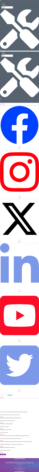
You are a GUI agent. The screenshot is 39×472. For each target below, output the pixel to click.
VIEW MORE (3, 454)
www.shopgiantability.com (19, 471)
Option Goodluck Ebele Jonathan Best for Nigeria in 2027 (7, 420)
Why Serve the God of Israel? (4, 432)
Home (3, 3)
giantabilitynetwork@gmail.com (19, 468)
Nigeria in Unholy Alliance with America (5, 450)
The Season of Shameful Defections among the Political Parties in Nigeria (10, 414)
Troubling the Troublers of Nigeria (4, 426)
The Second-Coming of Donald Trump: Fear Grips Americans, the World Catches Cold (11, 444)
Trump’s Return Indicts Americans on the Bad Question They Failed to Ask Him (10, 438)
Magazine (4, 4)
